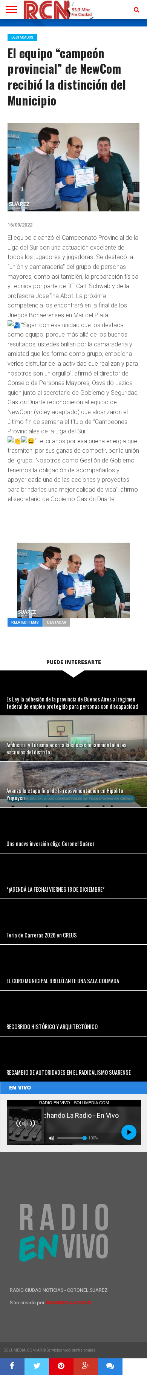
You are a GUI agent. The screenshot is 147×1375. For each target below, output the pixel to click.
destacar (56, 622)
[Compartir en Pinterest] (61, 1366)
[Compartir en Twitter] (36, 1366)
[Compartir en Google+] (86, 1366)
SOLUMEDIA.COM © (68, 1302)
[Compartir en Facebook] (12, 1366)
